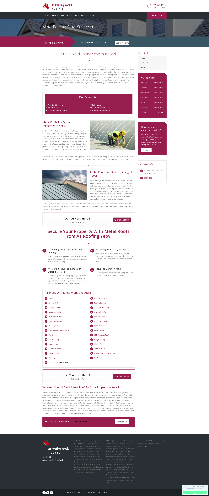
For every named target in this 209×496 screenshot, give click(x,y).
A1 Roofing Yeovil (69, 492)
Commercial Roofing (101, 307)
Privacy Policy (81, 492)
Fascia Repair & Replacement (104, 353)
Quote (84, 15)
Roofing (51, 298)
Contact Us (122, 421)
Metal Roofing (54, 339)
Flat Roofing (53, 335)
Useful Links (48, 457)
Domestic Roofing (55, 312)
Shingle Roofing (99, 339)
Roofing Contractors (101, 298)
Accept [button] (201, 492)
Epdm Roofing (54, 353)
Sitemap (105, 492)
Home (46, 15)
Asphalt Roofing (99, 330)
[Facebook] (44, 492)
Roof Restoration (100, 326)
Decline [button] (189, 492)
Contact (94, 15)
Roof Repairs (53, 326)
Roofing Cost (53, 303)
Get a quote (157, 15)
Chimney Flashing (55, 349)
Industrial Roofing (100, 312)
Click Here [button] (199, 488)
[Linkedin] (51, 492)
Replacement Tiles (55, 317)
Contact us (146, 150)
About (55, 15)
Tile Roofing (98, 344)
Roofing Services (69, 15)
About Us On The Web (52, 460)
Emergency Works (55, 307)
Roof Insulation (99, 317)
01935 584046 (160, 4)
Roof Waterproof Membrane (59, 330)
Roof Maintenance (100, 321)
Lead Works (98, 358)
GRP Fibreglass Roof (101, 335)
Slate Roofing (53, 344)
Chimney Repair (99, 349)
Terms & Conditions (94, 492)
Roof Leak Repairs (55, 321)
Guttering (52, 358)
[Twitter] (47, 492)
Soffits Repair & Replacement (59, 362)
